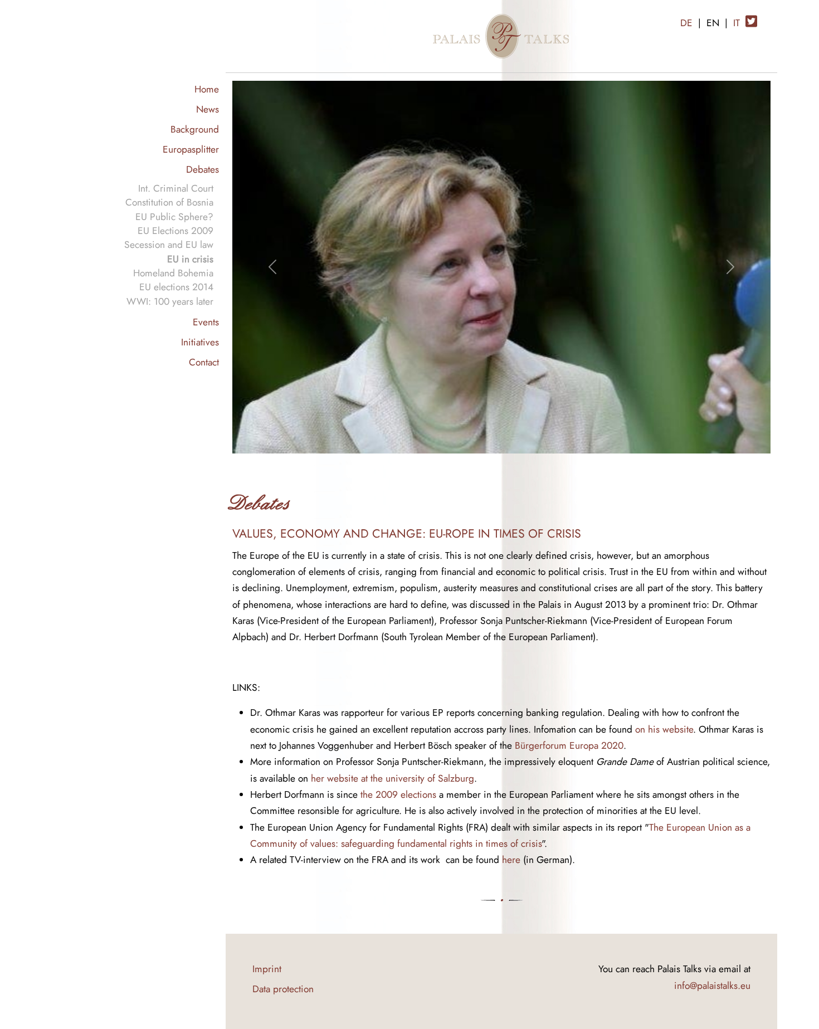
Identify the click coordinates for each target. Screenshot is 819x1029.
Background (194, 129)
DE (686, 23)
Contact (204, 362)
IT (736, 23)
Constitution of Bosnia (169, 202)
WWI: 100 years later (169, 301)
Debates (202, 169)
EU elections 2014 (176, 287)
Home (206, 89)
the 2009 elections (398, 794)
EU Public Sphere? (174, 216)
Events (206, 322)
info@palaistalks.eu (712, 985)
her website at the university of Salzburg (392, 778)
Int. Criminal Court (175, 188)
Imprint (266, 969)
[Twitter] (751, 17)
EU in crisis (190, 259)
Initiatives (200, 342)
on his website (664, 729)
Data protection (283, 989)
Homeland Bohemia (173, 273)
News (207, 109)
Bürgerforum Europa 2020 (569, 745)
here (511, 859)
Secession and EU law (168, 244)
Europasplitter (191, 149)
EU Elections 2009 (175, 230)
